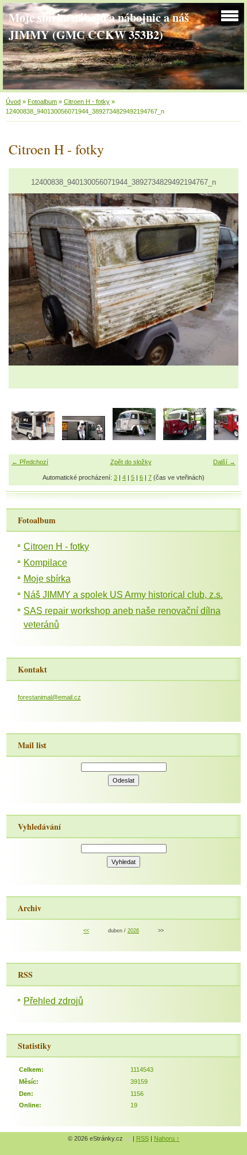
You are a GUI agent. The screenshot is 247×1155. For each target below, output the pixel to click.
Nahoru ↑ (167, 1138)
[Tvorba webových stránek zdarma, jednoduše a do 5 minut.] (129, 1139)
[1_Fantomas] (83, 437)
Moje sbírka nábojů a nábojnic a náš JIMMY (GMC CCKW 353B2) (99, 26)
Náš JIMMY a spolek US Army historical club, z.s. (123, 595)
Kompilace (45, 562)
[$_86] (33, 437)
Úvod (13, 101)
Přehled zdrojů (53, 1001)
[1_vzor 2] (134, 437)
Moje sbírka (47, 579)
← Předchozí (29, 461)
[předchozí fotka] (27, 279)
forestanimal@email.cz (49, 697)
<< (86, 931)
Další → (224, 461)
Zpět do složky (131, 461)
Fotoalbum (42, 101)
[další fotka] (220, 279)
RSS (142, 1138)
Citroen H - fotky (87, 101)
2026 (133, 931)
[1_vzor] (184, 437)
